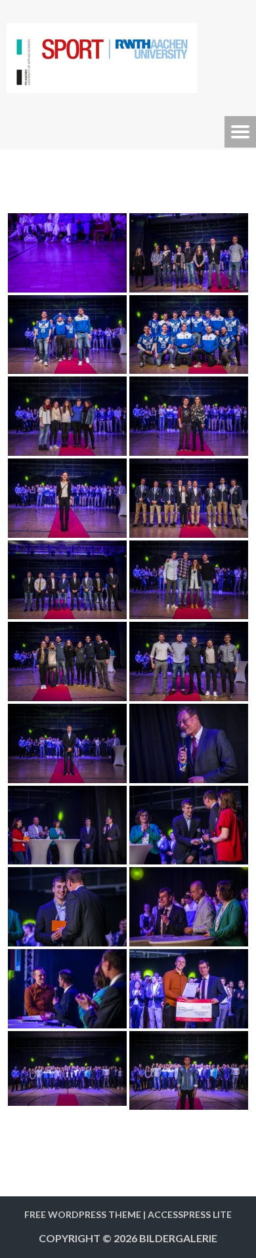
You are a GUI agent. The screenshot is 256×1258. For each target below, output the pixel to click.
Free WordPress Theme (82, 1214)
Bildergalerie (178, 1238)
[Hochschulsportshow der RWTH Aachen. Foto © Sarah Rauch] (67, 253)
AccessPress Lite (190, 1214)
